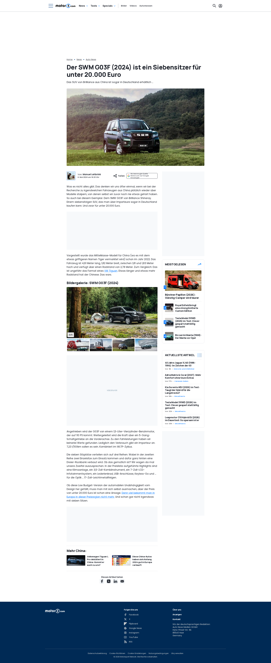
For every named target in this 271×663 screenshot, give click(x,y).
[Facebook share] (102, 581)
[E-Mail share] (122, 581)
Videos (133, 6)
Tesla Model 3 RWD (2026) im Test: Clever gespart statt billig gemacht (182, 405)
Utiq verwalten (177, 653)
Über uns (177, 609)
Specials (107, 5)
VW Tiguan (110, 271)
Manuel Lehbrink (92, 174)
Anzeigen (177, 614)
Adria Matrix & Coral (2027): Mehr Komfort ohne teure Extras (183, 376)
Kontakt (177, 619)
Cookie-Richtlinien (117, 653)
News (82, 5)
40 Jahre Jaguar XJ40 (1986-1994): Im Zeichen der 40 (180, 364)
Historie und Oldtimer (184, 369)
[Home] (65, 5)
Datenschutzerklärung (97, 653)
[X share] (108, 581)
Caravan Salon (181, 381)
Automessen (145, 6)
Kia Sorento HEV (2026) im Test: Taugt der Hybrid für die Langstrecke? (182, 390)
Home (70, 59)
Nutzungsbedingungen (159, 653)
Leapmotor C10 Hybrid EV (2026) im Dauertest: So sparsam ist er (182, 419)
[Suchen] (214, 5)
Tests (94, 5)
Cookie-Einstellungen (137, 653)
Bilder (124, 6)
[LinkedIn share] (115, 581)
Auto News (91, 59)
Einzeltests (179, 396)
